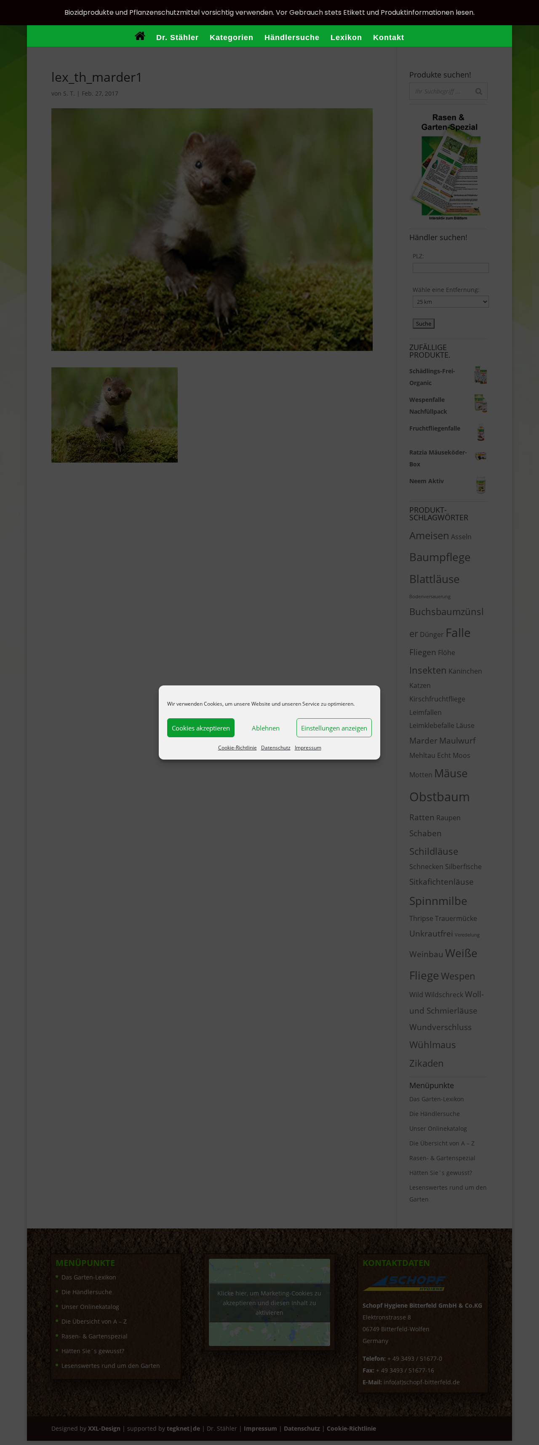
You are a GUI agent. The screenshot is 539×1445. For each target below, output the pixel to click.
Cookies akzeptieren (201, 728)
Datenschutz (276, 747)
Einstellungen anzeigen (334, 728)
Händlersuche (292, 38)
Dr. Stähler (177, 38)
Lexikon (346, 38)
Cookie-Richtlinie (237, 747)
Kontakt (388, 38)
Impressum (308, 747)
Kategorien (231, 38)
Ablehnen (266, 728)
